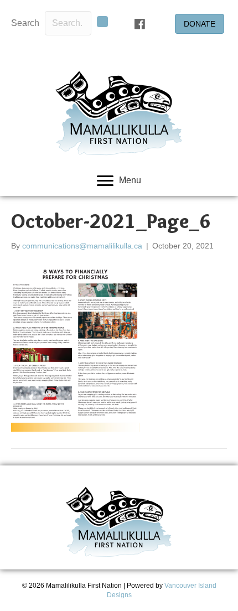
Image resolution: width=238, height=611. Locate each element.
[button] (102, 21)
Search (25, 23)
